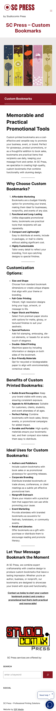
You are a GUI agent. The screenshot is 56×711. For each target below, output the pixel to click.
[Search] (48, 674)
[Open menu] (51, 10)
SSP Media (19, 709)
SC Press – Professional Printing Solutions (21, 703)
